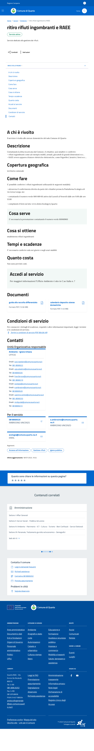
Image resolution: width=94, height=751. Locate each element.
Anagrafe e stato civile (35, 636)
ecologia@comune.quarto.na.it (26, 383)
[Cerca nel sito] (84, 10)
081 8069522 (17, 365)
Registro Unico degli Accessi (57, 702)
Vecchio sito (12, 722)
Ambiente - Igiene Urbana (20, 351)
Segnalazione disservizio (33, 689)
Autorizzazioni (34, 642)
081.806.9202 (13, 687)
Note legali (53, 687)
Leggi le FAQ (33, 675)
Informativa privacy (56, 683)
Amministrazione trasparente (55, 677)
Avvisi (71, 629)
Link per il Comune (27, 722)
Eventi (72, 652)
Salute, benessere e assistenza (56, 660)
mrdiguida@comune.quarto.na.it (27, 402)
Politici (10, 654)
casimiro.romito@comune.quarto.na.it (29, 394)
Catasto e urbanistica (32, 648)
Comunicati (74, 633)
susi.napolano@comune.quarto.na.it (28, 361)
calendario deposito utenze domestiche (62, 303)
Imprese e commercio (53, 648)
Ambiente (32, 629)
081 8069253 (17, 398)
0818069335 (17, 372)
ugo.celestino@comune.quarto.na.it (28, 369)
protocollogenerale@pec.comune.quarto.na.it (16, 704)
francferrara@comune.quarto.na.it (27, 376)
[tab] (42, 551)
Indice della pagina (14, 65)
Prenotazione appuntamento (34, 681)
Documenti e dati (14, 633)
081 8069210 (17, 380)
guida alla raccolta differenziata (23, 302)
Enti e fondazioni (14, 638)
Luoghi (72, 656)
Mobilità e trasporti (56, 654)
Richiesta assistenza (36, 696)
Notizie (72, 638)
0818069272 (17, 405)
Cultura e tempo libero (35, 656)
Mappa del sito (30, 719)
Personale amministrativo (13, 648)
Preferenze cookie (15, 719)
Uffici (9, 658)
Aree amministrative (16, 629)
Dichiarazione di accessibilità (55, 694)
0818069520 (17, 391)
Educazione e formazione (54, 631)
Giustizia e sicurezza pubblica (57, 640)
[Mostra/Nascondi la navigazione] (2, 10)
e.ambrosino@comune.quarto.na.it (27, 387)
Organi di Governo (15, 642)
